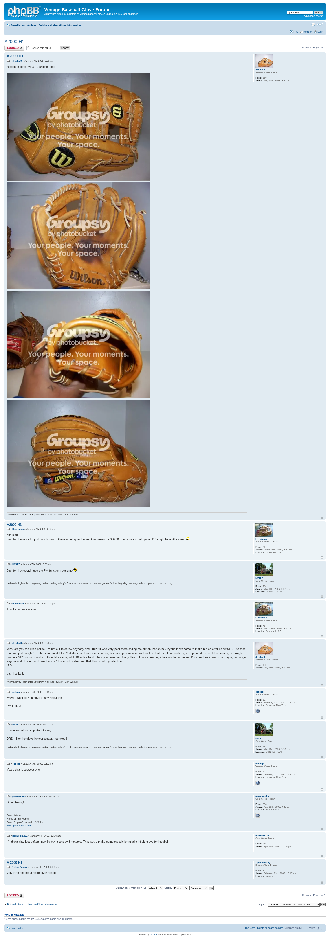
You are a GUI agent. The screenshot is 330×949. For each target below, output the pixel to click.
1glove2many (19, 867)
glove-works (19, 796)
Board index (18, 25)
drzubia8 (17, 61)
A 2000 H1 (14, 862)
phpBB (153, 934)
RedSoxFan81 (20, 836)
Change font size (320, 24)
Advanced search (313, 16)
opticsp (16, 692)
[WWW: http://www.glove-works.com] (257, 815)
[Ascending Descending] (201, 887)
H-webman (18, 529)
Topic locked (11, 46)
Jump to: (261, 904)
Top (322, 518)
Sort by (168, 887)
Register (307, 31)
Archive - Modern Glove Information (59, 25)
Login (320, 31)
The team (250, 928)
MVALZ (16, 564)
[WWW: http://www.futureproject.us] (257, 711)
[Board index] (25, 11)
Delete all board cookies (270, 928)
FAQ (295, 31)
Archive (31, 25)
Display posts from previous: (132, 887)
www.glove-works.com (19, 825)
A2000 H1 (14, 41)
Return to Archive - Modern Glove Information (32, 904)
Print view (313, 24)
